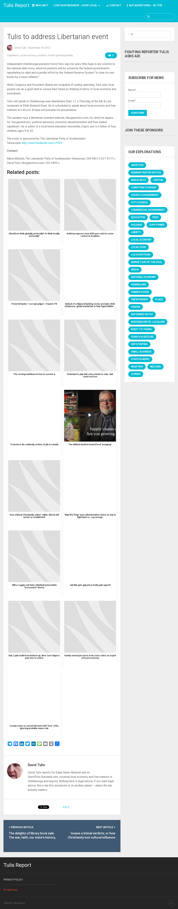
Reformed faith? (142, 314)
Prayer (135, 306)
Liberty (136, 232)
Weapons (137, 366)
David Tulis (20, 47)
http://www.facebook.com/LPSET (42, 143)
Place (159, 299)
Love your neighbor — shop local (75, 5)
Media (135, 269)
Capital (158, 180)
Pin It (66, 807)
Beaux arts (138, 180)
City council (139, 202)
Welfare (155, 366)
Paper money (139, 299)
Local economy (28, 55)
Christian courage (143, 187)
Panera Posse (140, 292)
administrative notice (146, 172)
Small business (141, 351)
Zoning (135, 374)
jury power (156, 224)
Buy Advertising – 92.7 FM (145, 5)
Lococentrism (140, 254)
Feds (155, 217)
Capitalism (13, 55)
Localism (42, 55)
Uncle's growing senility (60, 55)
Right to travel (141, 329)
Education (138, 217)
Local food (138, 247)
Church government (145, 195)
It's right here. (10, 889)
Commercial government (148, 209)
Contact (115, 5)
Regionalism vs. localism (148, 321)
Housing (136, 224)
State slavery (140, 359)
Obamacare (138, 284)
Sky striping (139, 344)
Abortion (137, 165)
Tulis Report (16, 5)
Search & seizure (142, 336)
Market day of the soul (146, 262)
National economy (143, 277)
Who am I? (41, 5)
